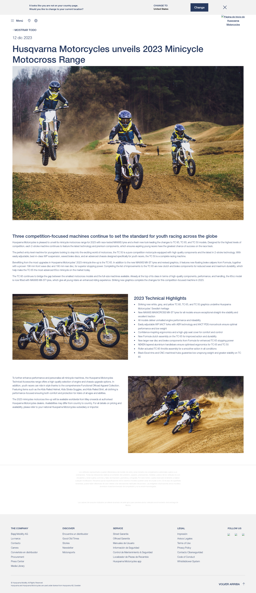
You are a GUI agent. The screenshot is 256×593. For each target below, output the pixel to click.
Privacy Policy (184, 547)
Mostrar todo (25, 30)
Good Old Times (71, 538)
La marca (15, 538)
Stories (66, 543)
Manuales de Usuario (123, 543)
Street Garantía (120, 534)
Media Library (17, 566)
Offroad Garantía (121, 538)
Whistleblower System (188, 561)
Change (199, 7)
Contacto (15, 543)
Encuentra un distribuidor (75, 534)
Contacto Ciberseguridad (190, 552)
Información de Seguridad (126, 547)
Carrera (14, 547)
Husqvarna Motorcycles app (127, 561)
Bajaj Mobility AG (19, 534)
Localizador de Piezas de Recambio (131, 557)
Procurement (17, 557)
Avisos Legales (184, 538)
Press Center (17, 561)
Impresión (182, 534)
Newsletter (68, 547)
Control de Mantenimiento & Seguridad (132, 552)
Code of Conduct (186, 557)
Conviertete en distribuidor (24, 552)
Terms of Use (184, 543)
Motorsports (69, 552)
